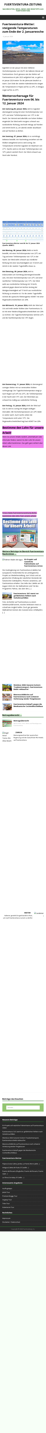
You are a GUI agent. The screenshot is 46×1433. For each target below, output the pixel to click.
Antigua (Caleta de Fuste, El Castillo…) (15, 1167)
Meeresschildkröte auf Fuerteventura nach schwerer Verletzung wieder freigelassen (27, 696)
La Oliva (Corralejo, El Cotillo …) (13, 1177)
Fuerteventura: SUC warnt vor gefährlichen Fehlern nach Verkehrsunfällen (26, 595)
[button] (42, 17)
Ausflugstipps (7, 1188)
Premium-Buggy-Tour (9, 1196)
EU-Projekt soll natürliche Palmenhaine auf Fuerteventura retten (33, 562)
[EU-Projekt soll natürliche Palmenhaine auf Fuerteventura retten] (12, 560)
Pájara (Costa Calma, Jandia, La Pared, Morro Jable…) (21, 1164)
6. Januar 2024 (8, 36)
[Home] (7, 725)
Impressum (6, 1218)
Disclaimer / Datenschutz (11, 1222)
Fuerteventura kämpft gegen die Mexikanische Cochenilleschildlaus (28, 705)
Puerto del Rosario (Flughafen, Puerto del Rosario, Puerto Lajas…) (22, 1172)
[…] (30, 588)
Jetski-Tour (6, 1192)
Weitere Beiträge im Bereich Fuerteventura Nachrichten (23, 552)
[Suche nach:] (23, 1108)
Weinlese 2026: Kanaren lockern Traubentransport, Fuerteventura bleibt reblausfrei (28, 687)
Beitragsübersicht (10, 715)
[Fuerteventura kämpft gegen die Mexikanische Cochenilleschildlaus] (7, 709)
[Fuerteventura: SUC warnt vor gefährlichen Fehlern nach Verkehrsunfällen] (7, 598)
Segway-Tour (7, 1200)
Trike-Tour (6, 1203)
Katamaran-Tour (8, 1207)
